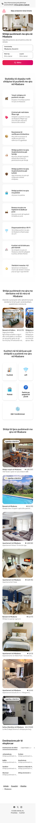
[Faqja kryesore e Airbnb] (4, 11)
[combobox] (17, 49)
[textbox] (10, 56)
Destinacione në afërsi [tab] (9, 748)
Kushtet (22, 813)
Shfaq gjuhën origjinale (21, 5)
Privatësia (14, 813)
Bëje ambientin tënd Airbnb (21, 11)
